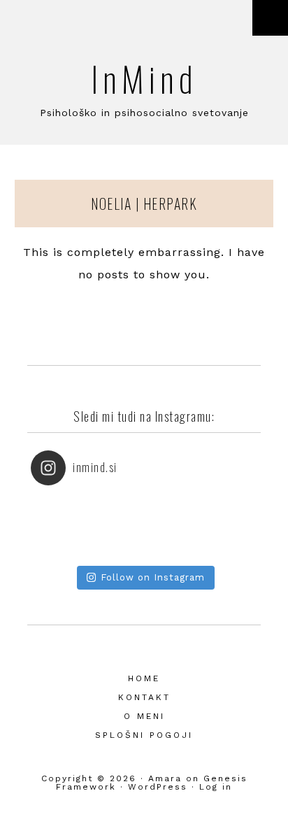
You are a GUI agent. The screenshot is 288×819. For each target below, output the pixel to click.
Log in (215, 787)
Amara (165, 778)
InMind (144, 78)
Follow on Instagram (153, 577)
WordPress (157, 787)
